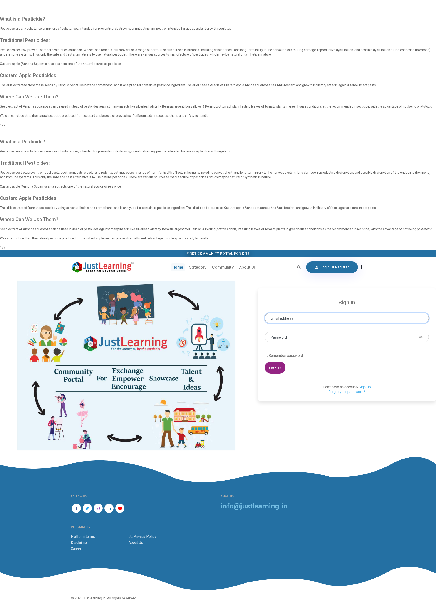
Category (197, 267)
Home (177, 267)
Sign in (275, 367)
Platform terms (83, 536)
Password (278, 337)
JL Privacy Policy (142, 536)
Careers (77, 549)
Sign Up (365, 387)
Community (223, 267)
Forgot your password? (346, 392)
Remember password (286, 355)
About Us (247, 267)
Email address (281, 318)
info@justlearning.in (254, 506)
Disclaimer (79, 542)
